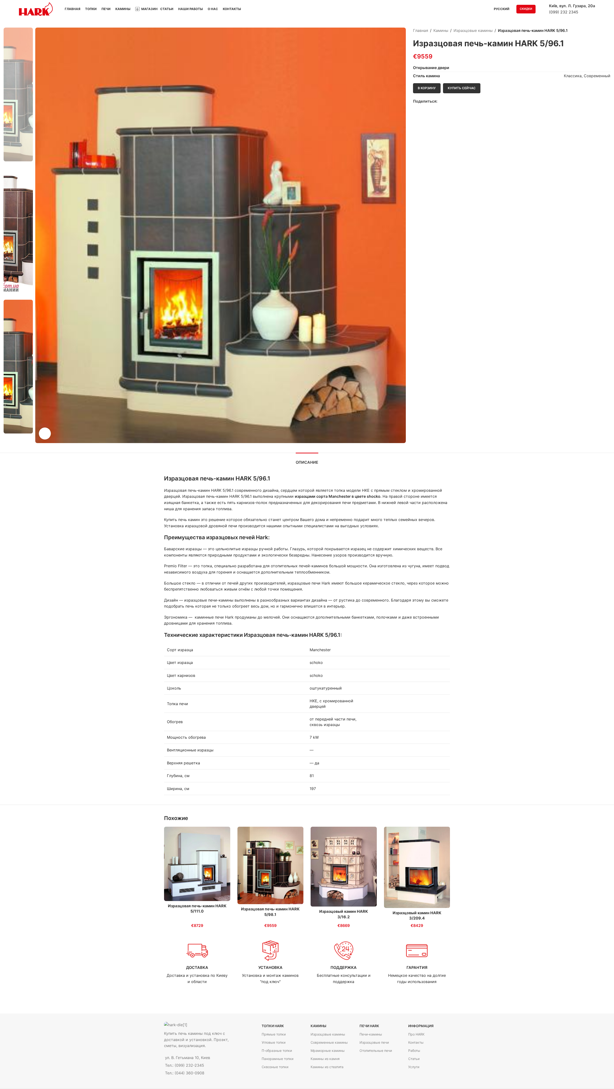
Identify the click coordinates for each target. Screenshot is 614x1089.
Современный (597, 75)
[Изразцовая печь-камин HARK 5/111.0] (197, 864)
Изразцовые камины (473, 30)
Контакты (416, 1042)
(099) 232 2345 (563, 12)
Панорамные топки (277, 1059)
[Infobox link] (197, 962)
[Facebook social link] (440, 101)
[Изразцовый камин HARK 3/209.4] (417, 867)
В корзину (427, 88)
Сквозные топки (275, 1067)
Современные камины (329, 1042)
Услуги (413, 1067)
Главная (420, 30)
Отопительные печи (376, 1050)
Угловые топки (273, 1042)
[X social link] (446, 101)
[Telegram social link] (457, 101)
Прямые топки (274, 1034)
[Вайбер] (462, 101)
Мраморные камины (328, 1050)
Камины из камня (325, 1059)
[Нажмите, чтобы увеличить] (45, 433)
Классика (573, 75)
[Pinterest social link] (451, 101)
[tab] (307, 460)
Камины (440, 30)
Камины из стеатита (327, 1067)
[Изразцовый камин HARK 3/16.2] (344, 867)
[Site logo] (36, 8)
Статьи (413, 1059)
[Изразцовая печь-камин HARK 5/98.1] (270, 865)
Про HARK (416, 1034)
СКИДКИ (526, 9)
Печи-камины (371, 1034)
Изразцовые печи (374, 1042)
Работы (414, 1050)
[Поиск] (542, 9)
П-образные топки (277, 1050)
